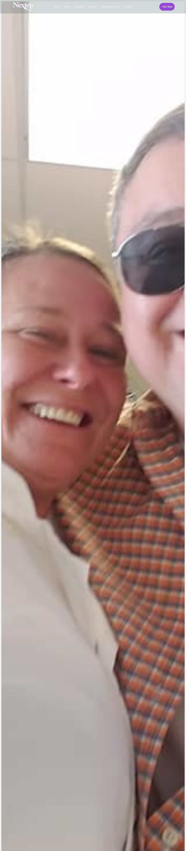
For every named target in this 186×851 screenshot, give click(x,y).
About (67, 6)
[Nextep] (23, 6)
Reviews (93, 6)
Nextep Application (110, 6)
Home (57, 6)
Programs (79, 6)
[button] (167, 7)
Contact (128, 6)
